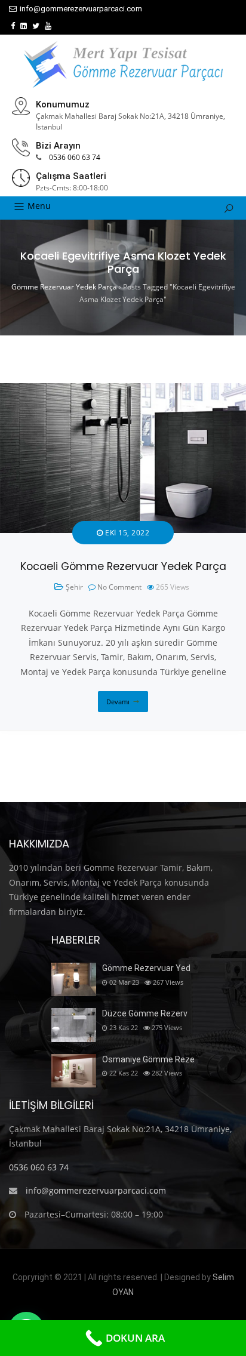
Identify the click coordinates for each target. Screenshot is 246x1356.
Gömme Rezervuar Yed (146, 968)
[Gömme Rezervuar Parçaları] (123, 64)
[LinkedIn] (23, 25)
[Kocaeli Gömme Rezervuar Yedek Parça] (123, 390)
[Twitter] (35, 25)
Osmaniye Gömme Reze (148, 1059)
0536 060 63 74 (74, 157)
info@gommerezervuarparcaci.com (81, 8)
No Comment (119, 587)
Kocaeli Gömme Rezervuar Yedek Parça (123, 566)
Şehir (74, 587)
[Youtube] (48, 25)
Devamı (118, 701)
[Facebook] (13, 25)
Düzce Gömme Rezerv (144, 1013)
